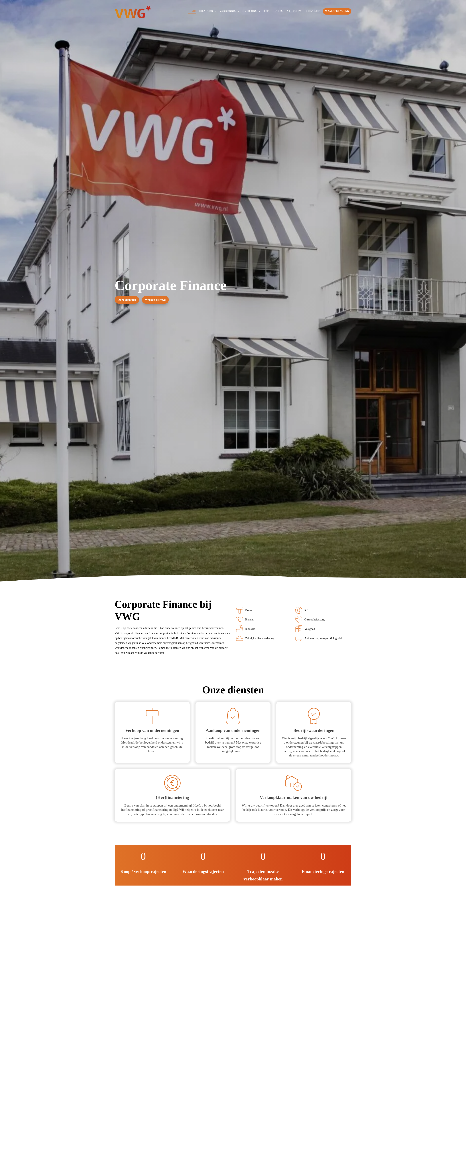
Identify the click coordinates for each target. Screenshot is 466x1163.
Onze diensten (127, 299)
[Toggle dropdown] (216, 11)
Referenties (273, 11)
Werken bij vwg (155, 299)
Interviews (294, 11)
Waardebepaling (337, 11)
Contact (313, 11)
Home (192, 11)
